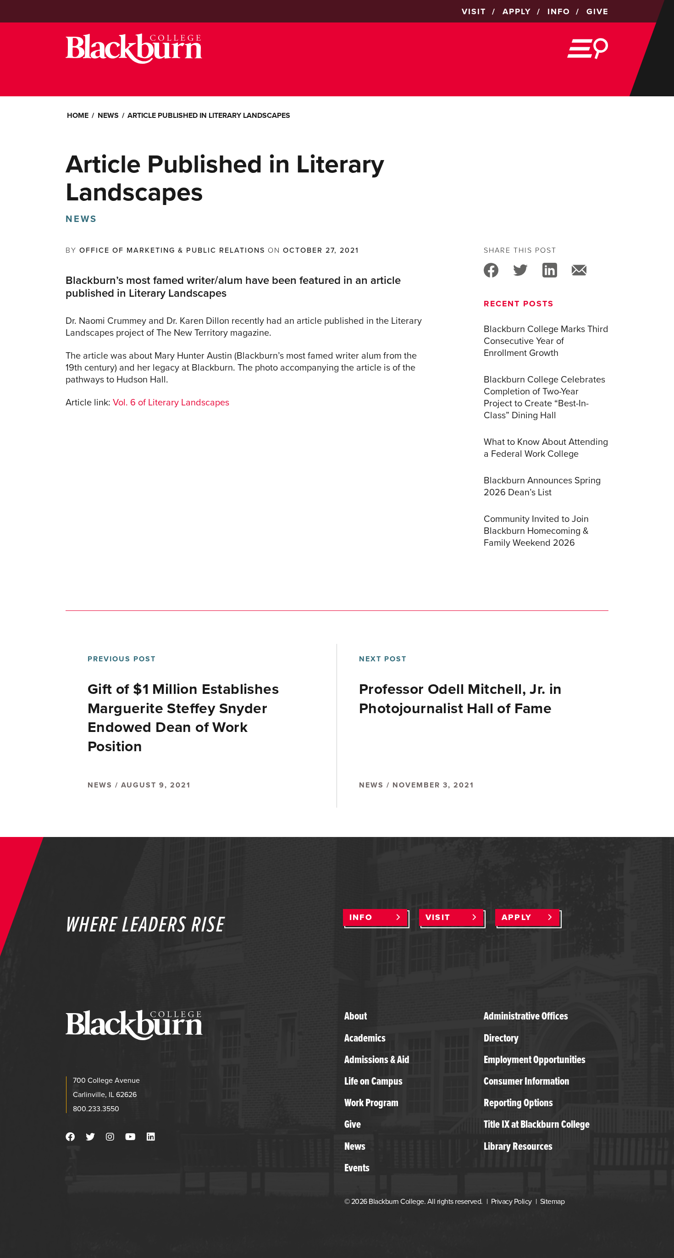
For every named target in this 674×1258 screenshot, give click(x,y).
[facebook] (70, 1137)
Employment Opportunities (535, 1059)
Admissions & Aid (376, 1059)
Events (357, 1167)
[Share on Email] (579, 269)
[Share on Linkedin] (549, 269)
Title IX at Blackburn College (537, 1124)
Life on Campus (373, 1081)
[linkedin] (151, 1137)
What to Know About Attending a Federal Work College (546, 447)
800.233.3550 (96, 1108)
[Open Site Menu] (587, 48)
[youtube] (130, 1137)
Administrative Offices (526, 1016)
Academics (365, 1038)
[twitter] (90, 1137)
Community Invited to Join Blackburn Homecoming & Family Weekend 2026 (536, 530)
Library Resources (518, 1146)
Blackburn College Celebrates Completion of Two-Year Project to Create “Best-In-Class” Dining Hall (544, 397)
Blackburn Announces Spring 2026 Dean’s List (542, 486)
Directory (501, 1038)
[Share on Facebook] (491, 269)
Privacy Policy (511, 1201)
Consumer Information (526, 1081)
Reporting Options (518, 1102)
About (355, 1016)
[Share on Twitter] (520, 269)
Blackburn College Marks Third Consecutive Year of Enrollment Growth (546, 341)
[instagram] (110, 1137)
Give (352, 1124)
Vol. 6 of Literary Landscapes (171, 402)
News (108, 115)
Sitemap (552, 1201)
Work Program (371, 1102)
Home (77, 115)
